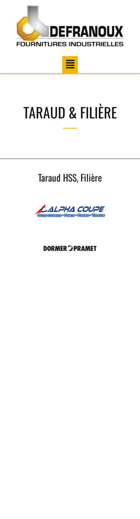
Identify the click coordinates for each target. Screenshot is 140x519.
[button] (70, 64)
